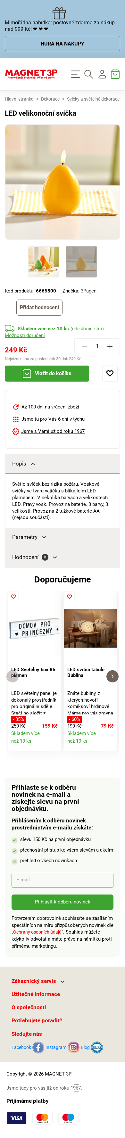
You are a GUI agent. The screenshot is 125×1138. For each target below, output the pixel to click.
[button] (12, 676)
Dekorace (50, 99)
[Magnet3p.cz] (31, 74)
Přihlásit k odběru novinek (62, 902)
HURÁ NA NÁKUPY (62, 44)
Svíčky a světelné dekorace (93, 99)
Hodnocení (29, 557)
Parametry (25, 537)
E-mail (23, 880)
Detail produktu (53, 744)
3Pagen (88, 291)
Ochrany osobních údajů (37, 932)
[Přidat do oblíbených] (110, 374)
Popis (19, 464)
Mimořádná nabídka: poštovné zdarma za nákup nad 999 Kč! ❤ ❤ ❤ (60, 26)
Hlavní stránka (19, 99)
